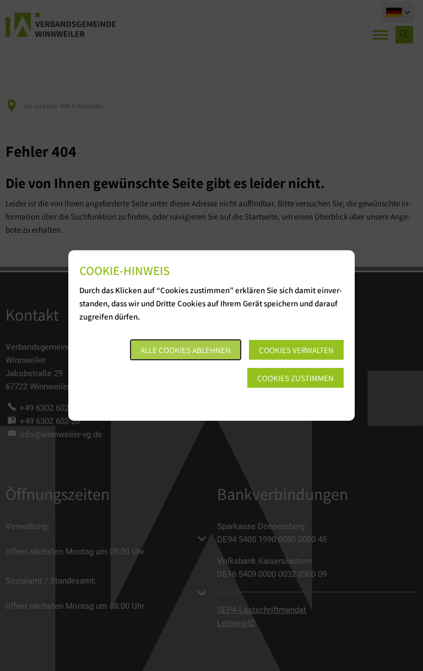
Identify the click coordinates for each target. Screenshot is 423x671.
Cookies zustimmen (295, 378)
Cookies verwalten (296, 350)
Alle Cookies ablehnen (185, 350)
